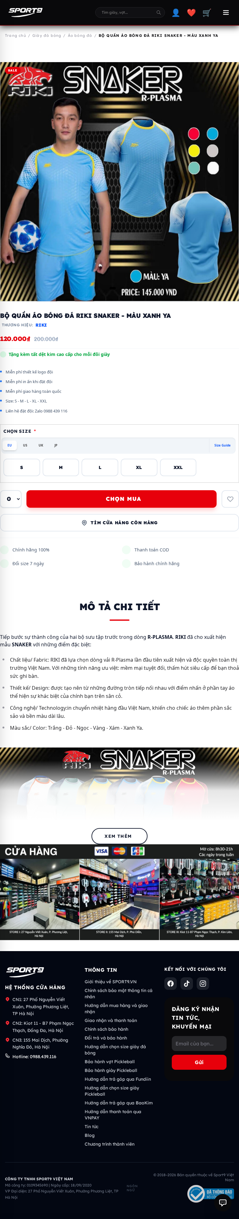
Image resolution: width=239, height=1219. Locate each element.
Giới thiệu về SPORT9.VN (111, 982)
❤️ (191, 12)
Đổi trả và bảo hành (106, 1038)
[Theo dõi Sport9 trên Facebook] (170, 983)
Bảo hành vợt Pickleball (110, 1061)
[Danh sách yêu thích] (230, 499)
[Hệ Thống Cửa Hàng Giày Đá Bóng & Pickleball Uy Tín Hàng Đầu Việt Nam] (25, 12)
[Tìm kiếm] (158, 12)
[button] (112, 288)
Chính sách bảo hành (106, 1029)
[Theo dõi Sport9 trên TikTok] (186, 983)
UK (41, 445)
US (25, 445)
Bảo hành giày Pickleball (111, 1070)
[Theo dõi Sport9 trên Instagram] (203, 983)
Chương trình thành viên (109, 1144)
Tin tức (91, 1126)
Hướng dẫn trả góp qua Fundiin (118, 1079)
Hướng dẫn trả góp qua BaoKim (119, 1103)
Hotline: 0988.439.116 (34, 1056)
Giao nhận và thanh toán (111, 1020)
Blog (90, 1135)
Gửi (199, 1062)
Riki (41, 325)
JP (55, 445)
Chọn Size (19, 431)
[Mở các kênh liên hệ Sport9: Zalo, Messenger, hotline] (223, 1203)
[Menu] (226, 12)
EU (9, 445)
